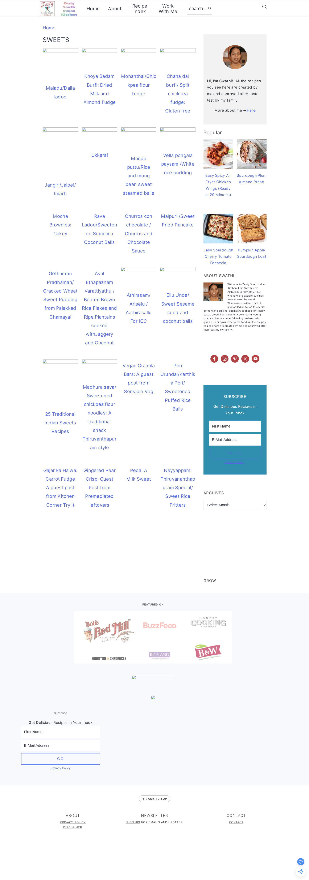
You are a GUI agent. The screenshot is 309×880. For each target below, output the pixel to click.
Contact (236, 822)
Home (93, 8)
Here (251, 110)
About (115, 8)
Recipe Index (139, 8)
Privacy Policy (235, 462)
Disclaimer (72, 827)
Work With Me (168, 8)
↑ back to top (154, 798)
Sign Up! (133, 822)
